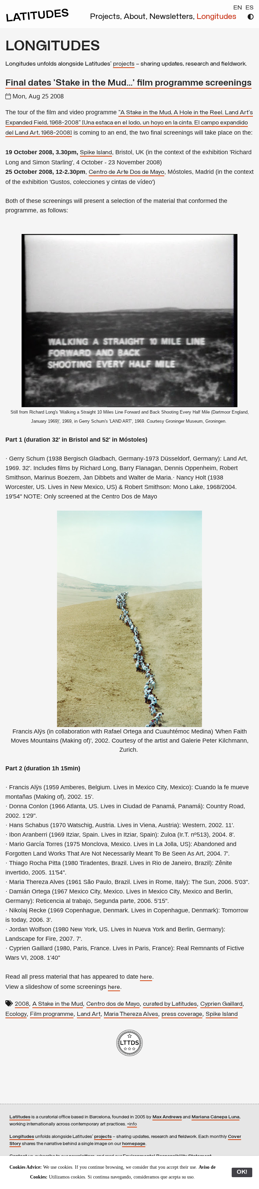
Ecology (16, 1014)
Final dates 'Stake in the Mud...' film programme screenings (128, 83)
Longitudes (216, 17)
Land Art (88, 1014)
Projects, (107, 17)
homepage (133, 1143)
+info (132, 1124)
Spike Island (96, 153)
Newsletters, (173, 17)
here (146, 977)
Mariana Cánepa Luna (215, 1117)
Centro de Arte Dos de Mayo (126, 172)
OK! (242, 1172)
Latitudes (19, 1117)
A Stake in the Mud (57, 1004)
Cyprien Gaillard (221, 1004)
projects (124, 64)
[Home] (37, 21)
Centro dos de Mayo (113, 1004)
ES (250, 8)
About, (136, 17)
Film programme (52, 1014)
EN (237, 8)
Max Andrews (167, 1117)
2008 (22, 1004)
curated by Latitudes (170, 1004)
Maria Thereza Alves (131, 1014)
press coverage (182, 1014)
